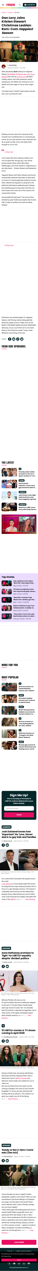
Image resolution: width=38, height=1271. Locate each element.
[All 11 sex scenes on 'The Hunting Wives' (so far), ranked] (9, 722)
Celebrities (22, 492)
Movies (17, 12)
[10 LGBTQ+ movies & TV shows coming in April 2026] (19, 1055)
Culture (10, 12)
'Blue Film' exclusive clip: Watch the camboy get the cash (23, 599)
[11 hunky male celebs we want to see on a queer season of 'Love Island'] (9, 472)
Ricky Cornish (8, 841)
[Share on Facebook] (9, 339)
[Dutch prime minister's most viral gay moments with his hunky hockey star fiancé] (9, 484)
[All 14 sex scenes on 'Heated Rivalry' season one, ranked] (9, 687)
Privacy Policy (30, 1254)
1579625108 (8, 245)
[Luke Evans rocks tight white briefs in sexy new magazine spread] (9, 495)
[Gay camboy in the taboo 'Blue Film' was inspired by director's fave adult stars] (7, 583)
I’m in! (19, 815)
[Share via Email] (13, 339)
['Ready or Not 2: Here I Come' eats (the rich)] (19, 1175)
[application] (19, 524)
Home (4, 12)
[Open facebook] (9, 1263)
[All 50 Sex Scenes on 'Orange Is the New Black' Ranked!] (9, 733)
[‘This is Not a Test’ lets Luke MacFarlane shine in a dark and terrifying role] (7, 616)
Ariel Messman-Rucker (11, 1037)
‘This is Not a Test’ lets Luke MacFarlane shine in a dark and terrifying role (23, 616)
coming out (21, 77)
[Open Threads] (19, 1263)
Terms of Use (7, 1256)
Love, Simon (6, 884)
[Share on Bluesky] (21, 339)
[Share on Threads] (17, 339)
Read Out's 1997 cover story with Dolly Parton (27, 508)
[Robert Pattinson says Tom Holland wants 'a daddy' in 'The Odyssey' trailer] (7, 608)
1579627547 (8, 152)
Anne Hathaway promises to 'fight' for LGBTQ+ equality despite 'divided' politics (18, 955)
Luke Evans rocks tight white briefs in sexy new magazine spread (27, 497)
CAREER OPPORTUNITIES (23, 1251)
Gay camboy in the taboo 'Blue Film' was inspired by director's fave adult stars (23, 583)
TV (20, 469)
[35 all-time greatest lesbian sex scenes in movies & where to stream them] (9, 710)
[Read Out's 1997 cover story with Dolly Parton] (9, 507)
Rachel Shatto (8, 1156)
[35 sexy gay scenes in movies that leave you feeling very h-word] (9, 745)
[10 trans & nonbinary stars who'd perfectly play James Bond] (7, 591)
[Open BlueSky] (14, 1263)
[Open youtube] (28, 1263)
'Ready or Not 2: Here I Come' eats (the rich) (18, 1151)
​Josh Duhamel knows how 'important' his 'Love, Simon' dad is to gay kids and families (19, 834)
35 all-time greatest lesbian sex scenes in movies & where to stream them (27, 713)
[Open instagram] (24, 1263)
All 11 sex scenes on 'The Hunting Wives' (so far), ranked (26, 723)
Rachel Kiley (13, 65)
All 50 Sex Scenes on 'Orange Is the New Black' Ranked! (26, 735)
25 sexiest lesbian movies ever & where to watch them (27, 700)
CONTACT (10, 1251)
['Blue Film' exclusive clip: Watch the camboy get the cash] (7, 599)
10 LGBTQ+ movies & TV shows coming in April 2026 (18, 1032)
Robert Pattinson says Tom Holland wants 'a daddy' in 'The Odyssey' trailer (23, 608)
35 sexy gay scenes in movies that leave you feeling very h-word (27, 747)
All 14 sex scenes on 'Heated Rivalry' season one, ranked (26, 689)
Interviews (6, 948)
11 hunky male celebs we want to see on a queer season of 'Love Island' (27, 475)
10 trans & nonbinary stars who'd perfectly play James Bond (24, 591)
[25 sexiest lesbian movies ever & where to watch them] (9, 698)
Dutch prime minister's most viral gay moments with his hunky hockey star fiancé (27, 487)
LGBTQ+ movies (21, 1078)
